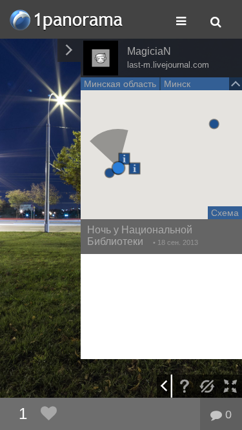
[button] (118, 168)
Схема (225, 213)
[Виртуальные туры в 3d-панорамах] (67, 19)
